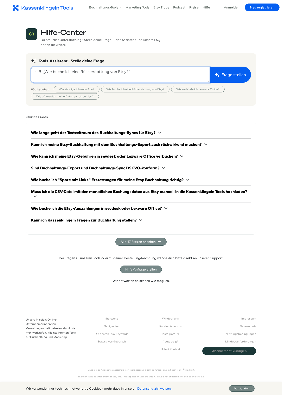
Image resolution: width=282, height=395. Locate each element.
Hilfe (206, 7)
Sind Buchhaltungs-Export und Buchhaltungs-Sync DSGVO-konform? (95, 167)
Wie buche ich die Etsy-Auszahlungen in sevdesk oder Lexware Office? (96, 208)
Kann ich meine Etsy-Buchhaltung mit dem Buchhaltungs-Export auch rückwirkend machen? (116, 144)
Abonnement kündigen (229, 351)
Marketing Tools (137, 7)
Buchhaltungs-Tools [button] (104, 7)
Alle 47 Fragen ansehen (138, 242)
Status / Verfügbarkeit (111, 341)
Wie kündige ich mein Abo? (76, 89)
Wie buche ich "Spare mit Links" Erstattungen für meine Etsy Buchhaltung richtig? (107, 179)
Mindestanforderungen (240, 341)
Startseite (111, 318)
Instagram (168, 334)
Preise (194, 7)
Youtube (168, 341)
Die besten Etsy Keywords (111, 334)
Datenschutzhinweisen (154, 388)
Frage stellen (234, 74)
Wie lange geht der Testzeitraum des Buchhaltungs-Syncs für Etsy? (93, 132)
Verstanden (241, 388)
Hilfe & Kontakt (170, 349)
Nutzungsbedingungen (241, 334)
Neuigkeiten (112, 326)
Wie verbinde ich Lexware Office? (197, 89)
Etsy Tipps (161, 7)
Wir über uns (170, 318)
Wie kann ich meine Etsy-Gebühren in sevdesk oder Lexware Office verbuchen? (104, 156)
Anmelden (231, 7)
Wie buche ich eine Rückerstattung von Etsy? (135, 89)
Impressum (248, 318)
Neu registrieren (262, 7)
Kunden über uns (170, 326)
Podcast (179, 7)
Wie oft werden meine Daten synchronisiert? (65, 96)
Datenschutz (248, 326)
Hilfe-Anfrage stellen (141, 269)
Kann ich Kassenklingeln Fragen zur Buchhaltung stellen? (83, 220)
